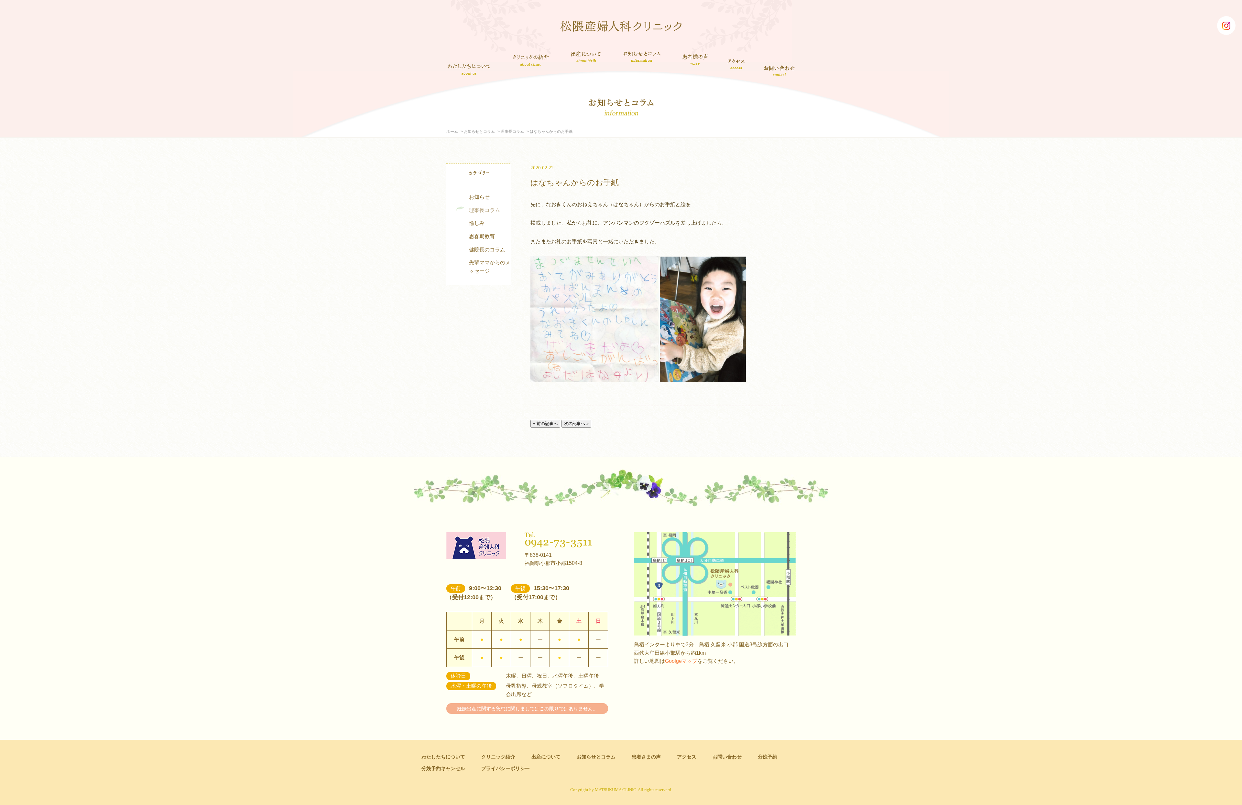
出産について (586, 56)
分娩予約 (767, 756)
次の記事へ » (576, 423)
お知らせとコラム (641, 56)
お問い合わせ (779, 70)
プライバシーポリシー (505, 768)
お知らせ (479, 197)
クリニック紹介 (530, 60)
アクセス (736, 64)
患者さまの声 (695, 58)
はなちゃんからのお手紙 (574, 182)
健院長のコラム (487, 249)
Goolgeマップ (681, 661)
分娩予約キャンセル (443, 768)
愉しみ (477, 223)
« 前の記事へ (545, 423)
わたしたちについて (469, 69)
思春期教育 (482, 236)
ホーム (452, 131)
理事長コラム (512, 131)
